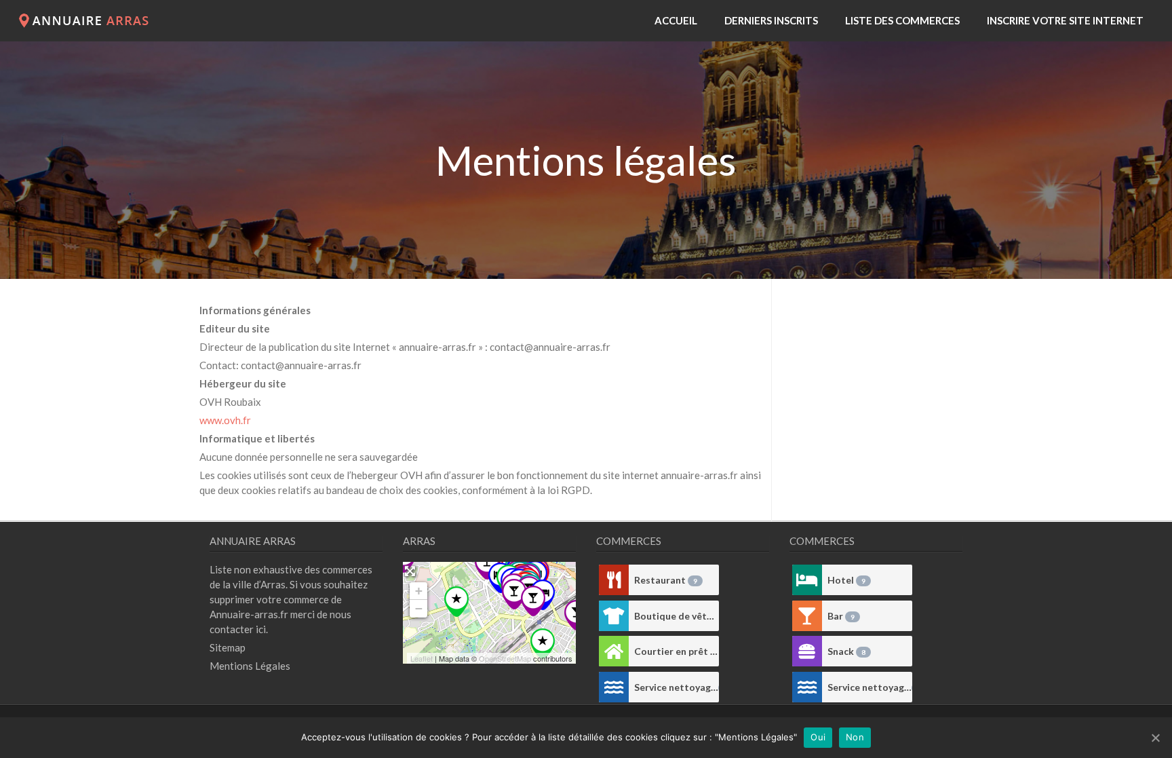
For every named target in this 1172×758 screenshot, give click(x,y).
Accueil (676, 20)
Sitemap (228, 647)
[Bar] (807, 616)
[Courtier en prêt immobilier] (614, 651)
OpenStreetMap (505, 658)
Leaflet (421, 658)
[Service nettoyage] (614, 687)
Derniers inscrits (771, 20)
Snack (846, 651)
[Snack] (807, 651)
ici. (262, 629)
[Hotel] (807, 580)
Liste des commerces (902, 20)
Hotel (846, 580)
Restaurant (665, 580)
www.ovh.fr (225, 420)
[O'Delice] (533, 601)
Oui (817, 737)
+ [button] (419, 591)
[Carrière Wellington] (542, 643)
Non (855, 737)
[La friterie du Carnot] (487, 564)
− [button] (419, 608)
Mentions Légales (250, 666)
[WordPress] (87, 24)
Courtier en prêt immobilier (676, 651)
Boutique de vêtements (676, 616)
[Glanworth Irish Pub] (514, 594)
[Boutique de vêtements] (614, 616)
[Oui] (1155, 737)
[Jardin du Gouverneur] (456, 601)
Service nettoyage (676, 687)
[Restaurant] (614, 580)
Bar (841, 616)
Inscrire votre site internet (1065, 20)
